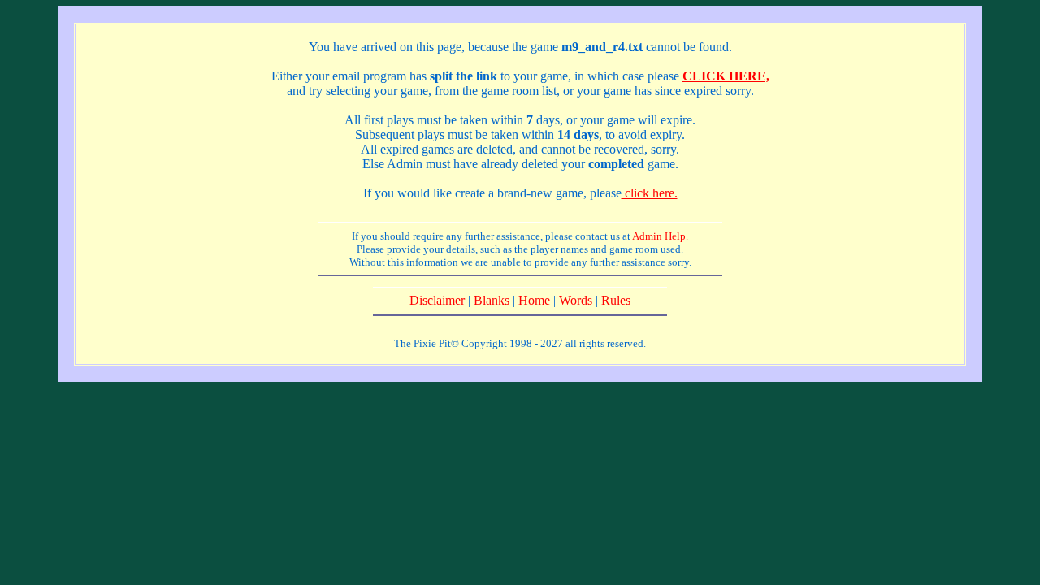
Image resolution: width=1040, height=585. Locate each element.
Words (575, 300)
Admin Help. (660, 236)
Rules (615, 300)
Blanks (491, 300)
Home (534, 300)
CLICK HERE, (725, 76)
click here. (650, 193)
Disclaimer (437, 300)
